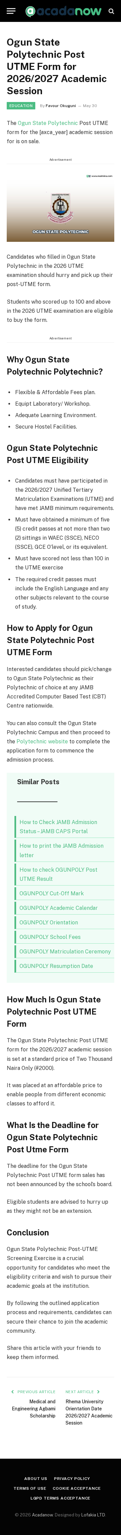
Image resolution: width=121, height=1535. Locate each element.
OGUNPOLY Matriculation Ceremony (65, 951)
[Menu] (11, 11)
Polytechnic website (42, 741)
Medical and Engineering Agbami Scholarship (33, 1408)
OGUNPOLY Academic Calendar (58, 908)
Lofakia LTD (93, 1514)
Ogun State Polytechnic (48, 123)
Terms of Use (29, 1488)
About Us (35, 1478)
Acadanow (42, 1514)
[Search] (110, 11)
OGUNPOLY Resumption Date (56, 966)
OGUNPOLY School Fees (50, 937)
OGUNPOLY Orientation (48, 922)
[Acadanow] (64, 11)
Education (21, 106)
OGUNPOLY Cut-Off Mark (51, 893)
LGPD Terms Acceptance (61, 1498)
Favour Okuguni (61, 105)
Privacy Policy (72, 1478)
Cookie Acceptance (76, 1488)
